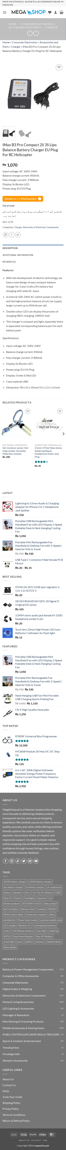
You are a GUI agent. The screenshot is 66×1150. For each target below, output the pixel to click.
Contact (36, 1140)
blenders (18, 892)
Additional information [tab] (18, 255)
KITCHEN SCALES (32, 903)
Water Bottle (10, 947)
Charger (51, 27)
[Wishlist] (49, 12)
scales (6, 931)
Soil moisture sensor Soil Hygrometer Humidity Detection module (15, 451)
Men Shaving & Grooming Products (23, 1021)
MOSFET (52, 909)
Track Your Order (13, 1096)
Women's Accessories (15, 1060)
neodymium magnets (36, 914)
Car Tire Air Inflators (42, 892)
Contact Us (9, 1085)
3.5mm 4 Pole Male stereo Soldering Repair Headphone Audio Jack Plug (48, 452)
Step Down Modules (23, 936)
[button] (5, 12)
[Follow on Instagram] (12, 861)
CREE (58, 892)
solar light (41, 931)
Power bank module (27, 920)
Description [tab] (10, 248)
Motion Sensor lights (13, 914)
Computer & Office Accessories (21, 976)
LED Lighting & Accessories (18, 1008)
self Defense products (23, 931)
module (41, 909)
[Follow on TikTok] (18, 861)
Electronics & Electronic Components (41, 227)
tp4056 (29, 941)
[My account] (55, 12)
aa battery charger (35, 887)
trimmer (40, 941)
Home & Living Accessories (18, 1001)
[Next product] (29, 33)
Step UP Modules (44, 936)
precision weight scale (51, 920)
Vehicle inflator (54, 941)
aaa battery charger (13, 887)
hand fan (42, 898)
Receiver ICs (25, 925)
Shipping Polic (11, 1102)
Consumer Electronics (37, 24)
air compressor (54, 887)
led (5, 909)
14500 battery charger (40, 881)
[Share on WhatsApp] (5, 235)
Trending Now (11, 1047)
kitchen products (12, 903)
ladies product (50, 903)
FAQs (6, 1091)
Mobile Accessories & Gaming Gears (24, 1028)
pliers (52, 914)
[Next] (58, 94)
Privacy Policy (11, 1108)
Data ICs (8, 898)
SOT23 (7, 936)
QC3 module (10, 925)
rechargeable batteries (45, 925)
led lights (13, 909)
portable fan (9, 920)
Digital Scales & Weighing (17, 988)
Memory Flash (28, 909)
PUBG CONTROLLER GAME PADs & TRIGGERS (31, 1034)
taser (19, 941)
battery (7, 892)
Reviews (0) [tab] (9, 261)
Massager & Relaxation (16, 1015)
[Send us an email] (30, 861)
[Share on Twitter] (18, 235)
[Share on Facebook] (12, 235)
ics (50, 898)
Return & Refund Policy (16, 1120)
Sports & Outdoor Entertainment (22, 1041)
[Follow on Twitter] (24, 861)
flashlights (30, 898)
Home (13, 24)
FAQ (45, 1140)
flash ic (18, 898)
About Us (8, 1079)
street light (9, 941)
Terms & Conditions (14, 1114)
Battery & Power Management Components (28, 969)
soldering (53, 931)
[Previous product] (36, 33)
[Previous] (8, 94)
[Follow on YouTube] (36, 861)
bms (27, 892)
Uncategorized (11, 1054)
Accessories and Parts (25, 27)
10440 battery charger (15, 881)
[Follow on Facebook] (5, 861)
